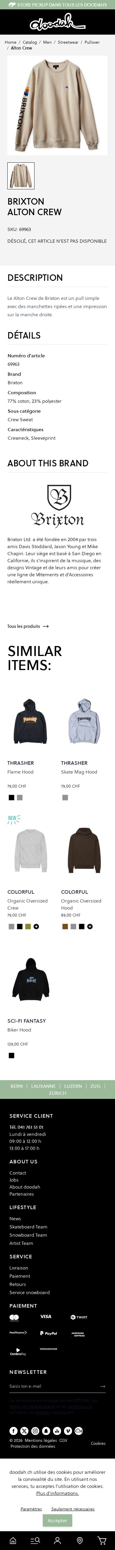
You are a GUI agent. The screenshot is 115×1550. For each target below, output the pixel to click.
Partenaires (21, 1194)
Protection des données (33, 1446)
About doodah (24, 1187)
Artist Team (21, 1243)
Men (47, 42)
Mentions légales (41, 1440)
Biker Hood (19, 1029)
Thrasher (20, 762)
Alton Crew (21, 48)
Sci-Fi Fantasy (26, 1020)
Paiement (19, 1276)
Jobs (14, 1180)
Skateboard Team (28, 1226)
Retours (17, 1284)
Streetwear (68, 42)
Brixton (26, 202)
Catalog (30, 42)
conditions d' (80, 1406)
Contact (17, 1173)
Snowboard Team (28, 1235)
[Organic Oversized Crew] (36, 926)
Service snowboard (29, 1292)
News (15, 1218)
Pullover (92, 42)
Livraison (18, 1268)
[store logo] (58, 22)
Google (42, 1412)
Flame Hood (20, 772)
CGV (63, 1440)
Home (11, 42)
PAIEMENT (23, 1305)
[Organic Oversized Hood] (90, 926)
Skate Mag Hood (79, 772)
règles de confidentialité (32, 1406)
